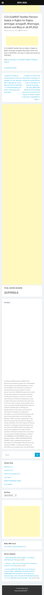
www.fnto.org (8, 467)
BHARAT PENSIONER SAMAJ (12, 481)
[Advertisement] (22, 7)
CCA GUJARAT (8, 484)
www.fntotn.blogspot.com (12, 474)
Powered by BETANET (20, 591)
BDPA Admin (24, 30)
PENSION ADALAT (11, 68)
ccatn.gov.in (7, 477)
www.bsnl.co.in (8, 470)
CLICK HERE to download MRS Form (15, 546)
